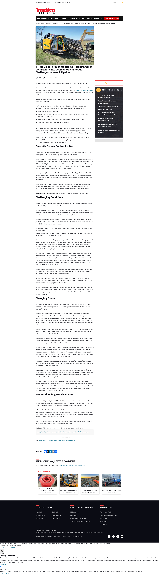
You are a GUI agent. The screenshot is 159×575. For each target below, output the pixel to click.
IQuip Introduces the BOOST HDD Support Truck (111, 491)
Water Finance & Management (94, 532)
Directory (74, 19)
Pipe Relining (56, 518)
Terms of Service (77, 536)
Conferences (104, 518)
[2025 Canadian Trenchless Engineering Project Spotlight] (90, 480)
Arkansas (42, 441)
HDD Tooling (49, 441)
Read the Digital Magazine (43, 2)
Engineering (55, 512)
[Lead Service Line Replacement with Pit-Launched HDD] (69, 480)
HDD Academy (74, 512)
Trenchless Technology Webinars (80, 521)
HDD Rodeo (73, 515)
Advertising (103, 521)
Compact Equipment (42, 532)
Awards (97, 19)
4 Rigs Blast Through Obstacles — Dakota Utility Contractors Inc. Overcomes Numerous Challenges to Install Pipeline (64, 69)
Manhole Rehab (40, 515)
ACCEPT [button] (12, 548)
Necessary (5, 567)
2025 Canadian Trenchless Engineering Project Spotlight (90, 491)
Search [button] (122, 2)
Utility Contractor (79, 532)
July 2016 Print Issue (59, 441)
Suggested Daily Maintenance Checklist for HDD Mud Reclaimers (47, 490)
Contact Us (103, 524)
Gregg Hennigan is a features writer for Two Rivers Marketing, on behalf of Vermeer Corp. (63, 432)
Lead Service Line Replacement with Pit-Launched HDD (69, 491)
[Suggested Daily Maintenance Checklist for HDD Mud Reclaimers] (47, 480)
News (64, 19)
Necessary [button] (3, 565)
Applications (42, 19)
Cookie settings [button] (5, 548)
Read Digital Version (106, 512)
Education (86, 19)
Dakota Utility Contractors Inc (84, 90)
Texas (68, 441)
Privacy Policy (66, 536)
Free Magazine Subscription (62, 2)
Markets (54, 19)
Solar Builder (52, 532)
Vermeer (72, 441)
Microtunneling (56, 515)
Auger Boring (39, 512)
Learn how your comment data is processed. (72, 465)
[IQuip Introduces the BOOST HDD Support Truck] (111, 480)
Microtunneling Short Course (78, 518)
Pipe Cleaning (40, 518)
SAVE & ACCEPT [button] (5, 574)
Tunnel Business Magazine (65, 532)
